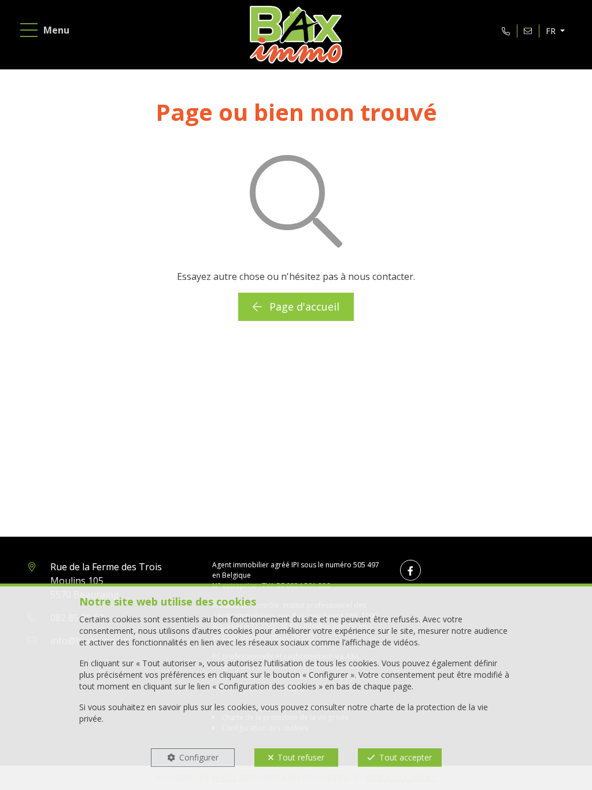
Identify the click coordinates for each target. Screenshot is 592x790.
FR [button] (552, 30)
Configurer (199, 757)
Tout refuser (301, 757)
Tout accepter (405, 757)
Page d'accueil (303, 306)
